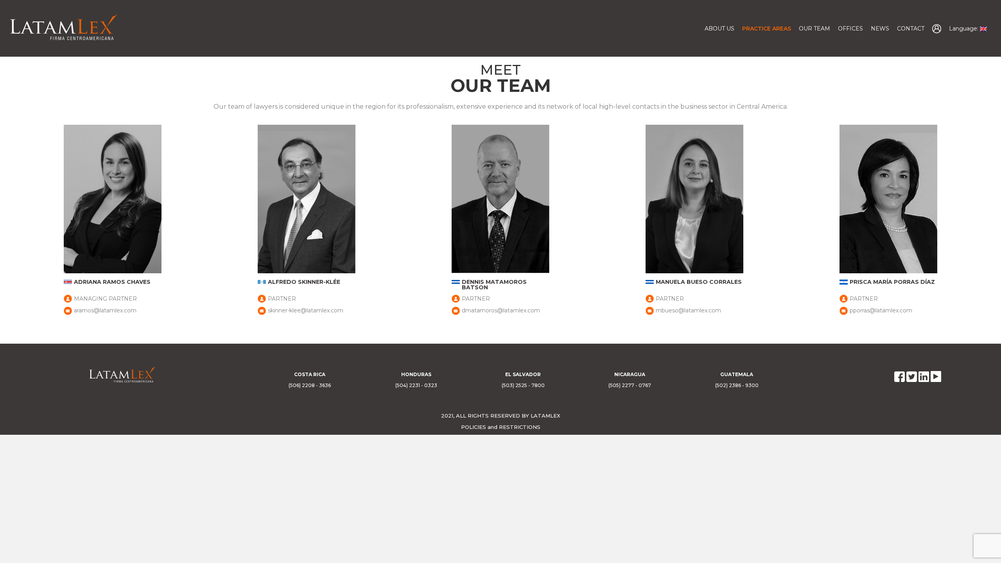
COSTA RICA (309, 374)
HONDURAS (416, 374)
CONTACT (910, 28)
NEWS (880, 28)
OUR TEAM (814, 28)
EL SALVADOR (523, 374)
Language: (964, 28)
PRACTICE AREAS (766, 28)
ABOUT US (719, 28)
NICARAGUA (629, 374)
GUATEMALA (736, 374)
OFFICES (850, 28)
